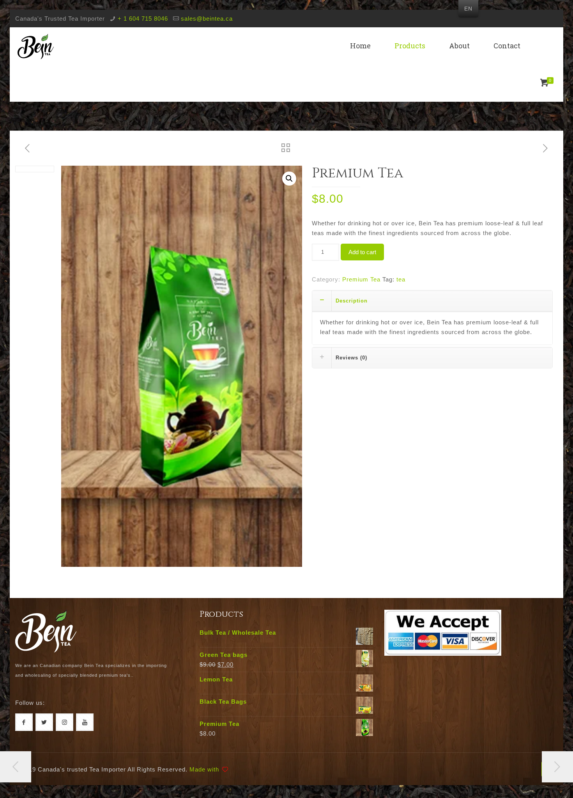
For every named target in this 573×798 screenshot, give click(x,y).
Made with (204, 769)
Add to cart (362, 252)
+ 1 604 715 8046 (143, 18)
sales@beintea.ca (207, 18)
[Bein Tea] (36, 45)
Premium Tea (361, 279)
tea (400, 279)
